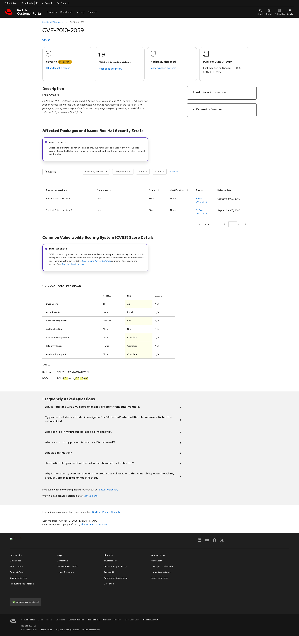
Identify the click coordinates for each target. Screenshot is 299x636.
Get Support (63, 3)
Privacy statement (29, 630)
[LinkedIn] (199, 541)
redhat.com (156, 560)
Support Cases (17, 572)
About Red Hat (28, 620)
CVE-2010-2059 (77, 22)
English (269, 14)
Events (49, 620)
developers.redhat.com (162, 566)
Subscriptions (11, 3)
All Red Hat (280, 14)
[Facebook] (214, 541)
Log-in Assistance (65, 572)
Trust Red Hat (110, 560)
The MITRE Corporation (94, 524)
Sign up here (90, 495)
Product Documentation (22, 583)
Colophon (109, 583)
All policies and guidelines (67, 630)
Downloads (27, 3)
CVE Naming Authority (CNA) (96, 260)
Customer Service (18, 578)
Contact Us (62, 560)
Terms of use (46, 630)
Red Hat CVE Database (52, 22)
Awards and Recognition (116, 578)
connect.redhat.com (161, 572)
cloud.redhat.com (159, 578)
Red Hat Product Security (106, 512)
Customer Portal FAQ (67, 566)
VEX (45, 40)
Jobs (40, 620)
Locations (60, 620)
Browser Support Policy (115, 566)
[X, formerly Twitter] (222, 541)
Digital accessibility (91, 630)
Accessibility (110, 572)
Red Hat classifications (73, 264)
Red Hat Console (44, 3)
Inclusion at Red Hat (112, 620)
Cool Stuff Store (132, 620)
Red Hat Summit (150, 620)
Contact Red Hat (76, 620)
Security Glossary (108, 489)
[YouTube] (207, 541)
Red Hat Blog (94, 620)
